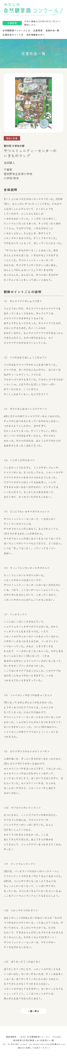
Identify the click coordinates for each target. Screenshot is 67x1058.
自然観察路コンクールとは (16, 30)
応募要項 (37, 30)
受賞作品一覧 (52, 30)
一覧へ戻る (33, 1011)
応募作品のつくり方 (13, 34)
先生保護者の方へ (35, 34)
